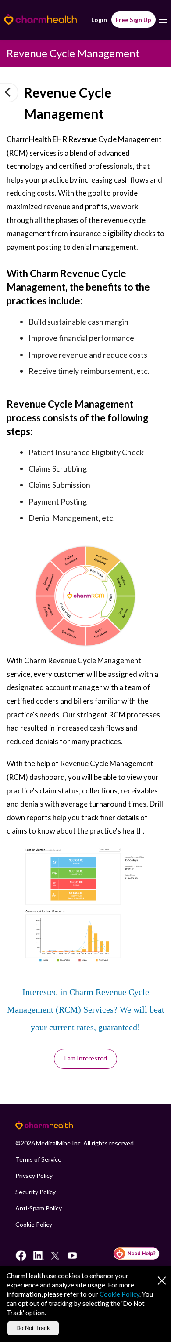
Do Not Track (33, 1328)
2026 (28, 1143)
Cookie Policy (33, 1224)
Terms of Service (38, 1159)
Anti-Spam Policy (38, 1208)
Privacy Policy (34, 1175)
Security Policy (35, 1192)
